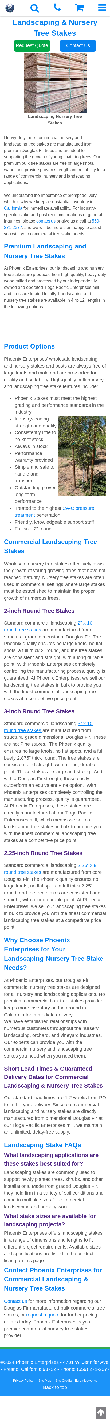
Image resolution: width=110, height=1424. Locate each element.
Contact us (15, 1301)
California (13, 208)
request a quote (43, 1315)
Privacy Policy (23, 1381)
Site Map (44, 1381)
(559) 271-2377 (93, 1369)
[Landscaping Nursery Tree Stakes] (55, 83)
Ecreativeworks (86, 1381)
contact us (46, 221)
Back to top (55, 1387)
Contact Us (78, 45)
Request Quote (32, 45)
